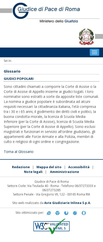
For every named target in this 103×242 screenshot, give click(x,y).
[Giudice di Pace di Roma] (51, 13)
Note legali (33, 171)
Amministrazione (64, 171)
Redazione (21, 167)
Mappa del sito (49, 167)
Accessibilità (79, 167)
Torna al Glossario (19, 151)
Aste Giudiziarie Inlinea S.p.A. (67, 203)
